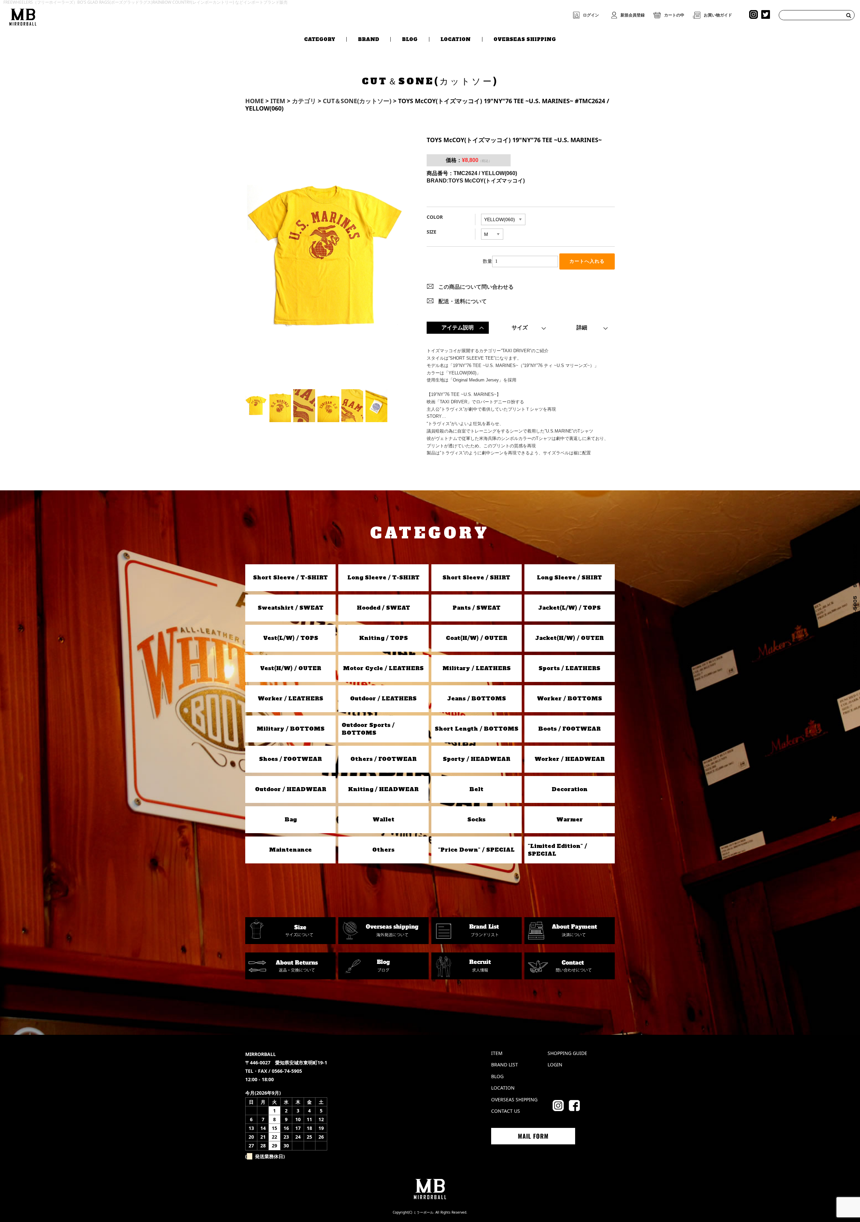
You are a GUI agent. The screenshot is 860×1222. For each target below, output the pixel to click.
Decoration (570, 789)
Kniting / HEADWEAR (383, 789)
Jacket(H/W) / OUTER (569, 638)
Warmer (569, 819)
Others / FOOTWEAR (383, 759)
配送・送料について (462, 301)
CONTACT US (505, 1111)
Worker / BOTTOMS (569, 698)
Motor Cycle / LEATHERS (383, 668)
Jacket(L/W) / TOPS (569, 607)
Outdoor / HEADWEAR (290, 789)
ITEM (497, 1053)
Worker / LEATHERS (290, 698)
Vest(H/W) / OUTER (290, 668)
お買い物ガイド (718, 15)
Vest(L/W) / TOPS (290, 638)
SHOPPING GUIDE (567, 1053)
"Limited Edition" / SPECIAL (557, 849)
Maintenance (290, 849)
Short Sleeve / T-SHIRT (290, 577)
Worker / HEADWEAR (569, 759)
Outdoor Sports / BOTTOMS (368, 728)
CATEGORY (319, 39)
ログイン (591, 15)
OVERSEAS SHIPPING (524, 39)
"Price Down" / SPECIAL (476, 849)
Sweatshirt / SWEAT (291, 607)
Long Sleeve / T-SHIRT (383, 577)
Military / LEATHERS (476, 668)
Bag (291, 819)
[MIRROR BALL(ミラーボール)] (22, 15)
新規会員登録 (632, 15)
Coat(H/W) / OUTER (476, 638)
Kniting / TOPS (383, 638)
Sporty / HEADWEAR (476, 759)
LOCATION (455, 39)
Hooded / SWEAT (383, 607)
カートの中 (674, 15)
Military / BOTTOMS (291, 728)
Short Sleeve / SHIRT (476, 577)
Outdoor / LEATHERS (383, 698)
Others (383, 849)
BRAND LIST (504, 1064)
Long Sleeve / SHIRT (569, 577)
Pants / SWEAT (477, 607)
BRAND (368, 39)
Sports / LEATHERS (569, 668)
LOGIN (555, 1064)
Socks (476, 819)
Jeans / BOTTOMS (476, 698)
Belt (476, 789)
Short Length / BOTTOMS (476, 728)
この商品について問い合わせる (476, 286)
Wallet (383, 819)
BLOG (410, 39)
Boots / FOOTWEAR (569, 728)
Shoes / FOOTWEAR (290, 759)
